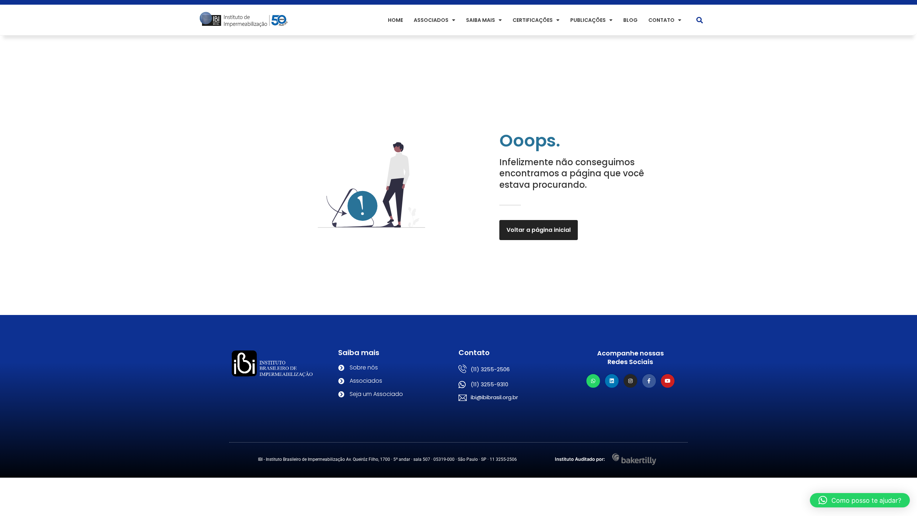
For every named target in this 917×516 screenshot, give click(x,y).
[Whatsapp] (593, 380)
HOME (395, 20)
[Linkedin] (611, 380)
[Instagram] (630, 380)
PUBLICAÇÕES (588, 20)
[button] (700, 20)
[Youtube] (667, 380)
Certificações (533, 20)
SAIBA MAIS (480, 20)
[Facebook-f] (649, 380)
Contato (661, 20)
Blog (630, 20)
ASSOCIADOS (431, 20)
